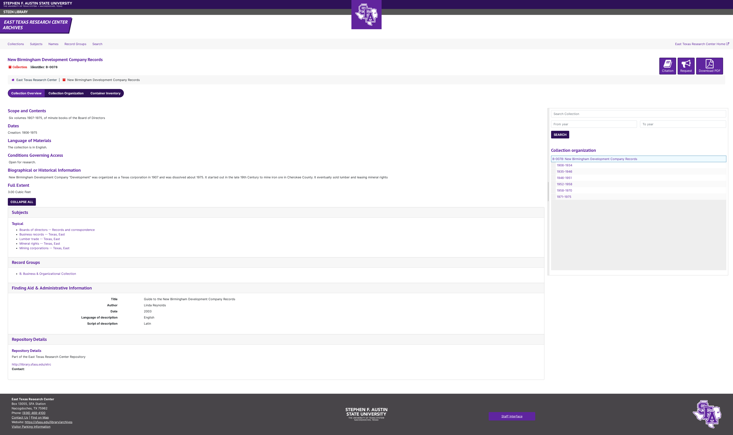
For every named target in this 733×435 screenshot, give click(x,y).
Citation (667, 71)
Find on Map (40, 417)
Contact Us (20, 417)
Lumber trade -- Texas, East (39, 239)
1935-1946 (564, 171)
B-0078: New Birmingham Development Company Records (594, 159)
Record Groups (75, 44)
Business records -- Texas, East (42, 234)
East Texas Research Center (36, 80)
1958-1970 (564, 190)
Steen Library (15, 12)
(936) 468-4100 (33, 413)
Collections (16, 44)
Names (53, 44)
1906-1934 (564, 165)
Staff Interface (511, 416)
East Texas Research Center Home (700, 44)
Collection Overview (26, 93)
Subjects (36, 44)
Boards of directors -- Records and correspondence (57, 230)
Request (686, 71)
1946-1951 (564, 178)
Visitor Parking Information (31, 427)
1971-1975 (564, 197)
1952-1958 (564, 184)
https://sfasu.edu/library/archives (48, 422)
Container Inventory (105, 93)
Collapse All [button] (21, 202)
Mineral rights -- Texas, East (39, 243)
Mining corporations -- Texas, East (44, 248)
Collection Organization (66, 93)
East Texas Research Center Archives (35, 25)
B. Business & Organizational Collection (47, 274)
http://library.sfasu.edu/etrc (31, 364)
